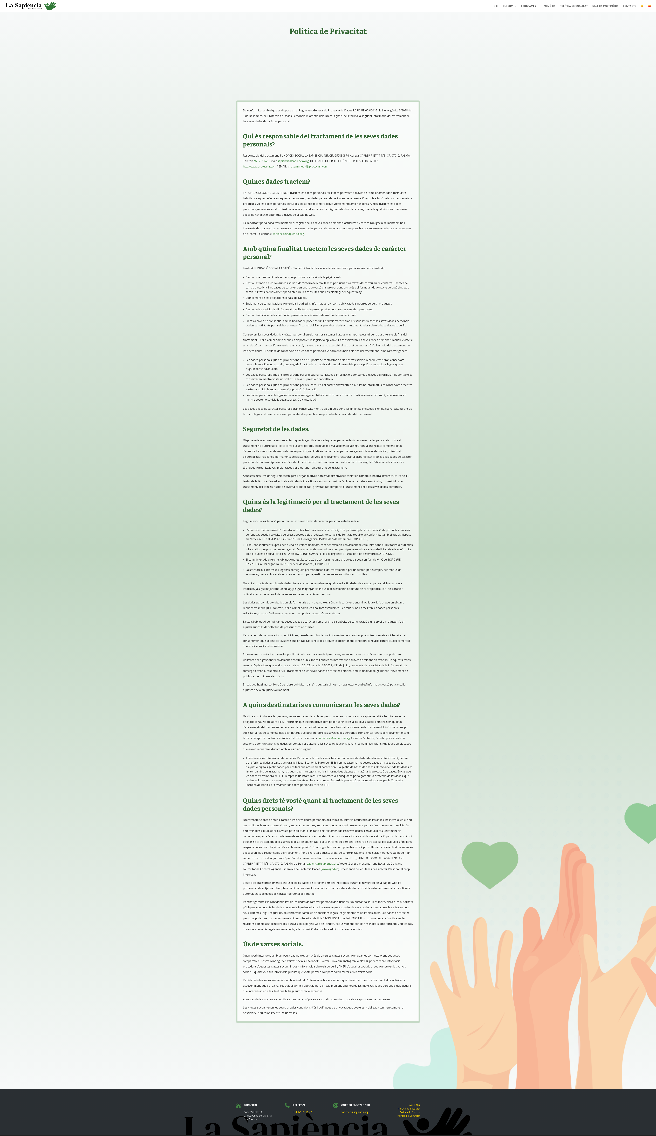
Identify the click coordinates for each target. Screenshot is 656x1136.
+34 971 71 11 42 (302, 1112)
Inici (495, 6)
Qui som (508, 6)
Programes (528, 6)
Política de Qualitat (574, 6)
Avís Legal (414, 1104)
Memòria (549, 6)
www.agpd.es (330, 869)
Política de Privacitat (409, 1108)
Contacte (629, 6)
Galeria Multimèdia (605, 6)
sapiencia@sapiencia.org (293, 161)
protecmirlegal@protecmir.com (307, 166)
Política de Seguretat (408, 1115)
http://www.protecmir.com (259, 166)
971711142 (261, 161)
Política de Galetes (410, 1112)
